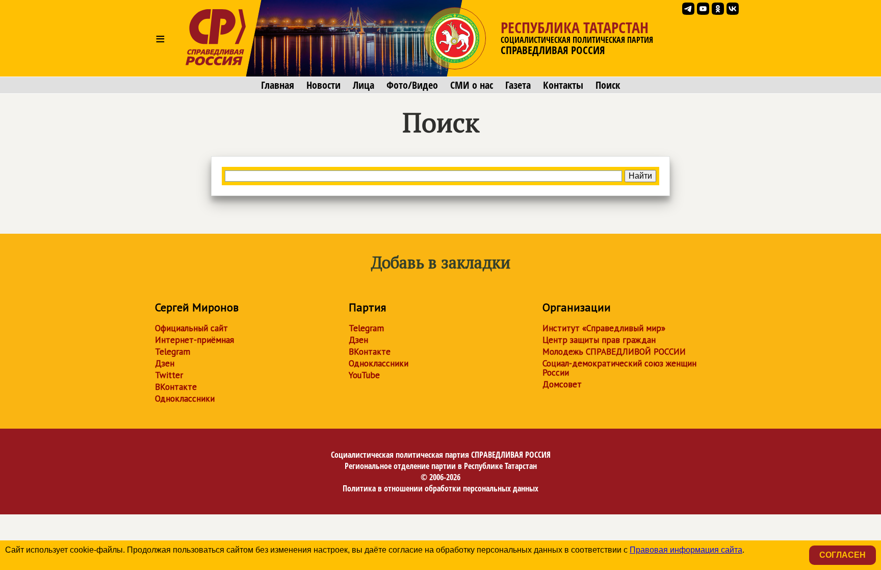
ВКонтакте (176, 386)
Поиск (607, 85)
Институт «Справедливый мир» (603, 328)
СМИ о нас (471, 85)
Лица (363, 85)
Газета (518, 85)
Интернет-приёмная (194, 339)
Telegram (172, 351)
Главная (277, 85)
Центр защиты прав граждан (599, 339)
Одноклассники (185, 398)
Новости (323, 85)
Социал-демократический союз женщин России (619, 368)
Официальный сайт (191, 328)
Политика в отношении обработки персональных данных (440, 488)
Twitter (169, 375)
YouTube (364, 375)
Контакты (563, 85)
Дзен (164, 363)
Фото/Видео (412, 85)
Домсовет (562, 384)
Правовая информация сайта (686, 550)
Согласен (842, 555)
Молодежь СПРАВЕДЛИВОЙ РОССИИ (614, 351)
